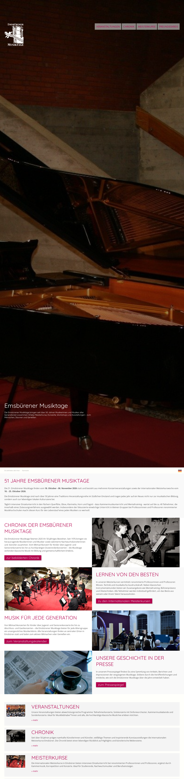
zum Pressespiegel (111, 685)
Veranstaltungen (108, 26)
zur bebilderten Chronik (22, 558)
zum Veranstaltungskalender (26, 641)
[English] (180, 471)
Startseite (25, 470)
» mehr (34, 720)
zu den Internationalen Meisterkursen (124, 601)
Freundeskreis (168, 26)
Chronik (128, 26)
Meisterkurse (147, 26)
